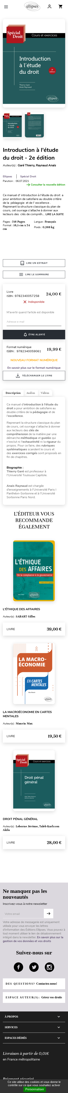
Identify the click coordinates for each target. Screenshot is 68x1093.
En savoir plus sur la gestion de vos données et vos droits (33, 939)
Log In (49, 6)
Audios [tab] (30, 393)
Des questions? (31, 983)
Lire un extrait (37, 263)
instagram (49, 967)
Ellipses (7, 176)
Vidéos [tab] (45, 393)
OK (48, 913)
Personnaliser (34, 1089)
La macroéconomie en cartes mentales (27, 714)
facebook (18, 967)
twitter (34, 967)
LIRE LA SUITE (55, 214)
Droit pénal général (20, 819)
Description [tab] (13, 393)
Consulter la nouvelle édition (48, 184)
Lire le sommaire (37, 274)
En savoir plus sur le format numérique (34, 368)
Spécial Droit (28, 176)
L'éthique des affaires (21, 609)
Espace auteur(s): (34, 997)
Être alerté (34, 334)
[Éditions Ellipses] (32, 6)
